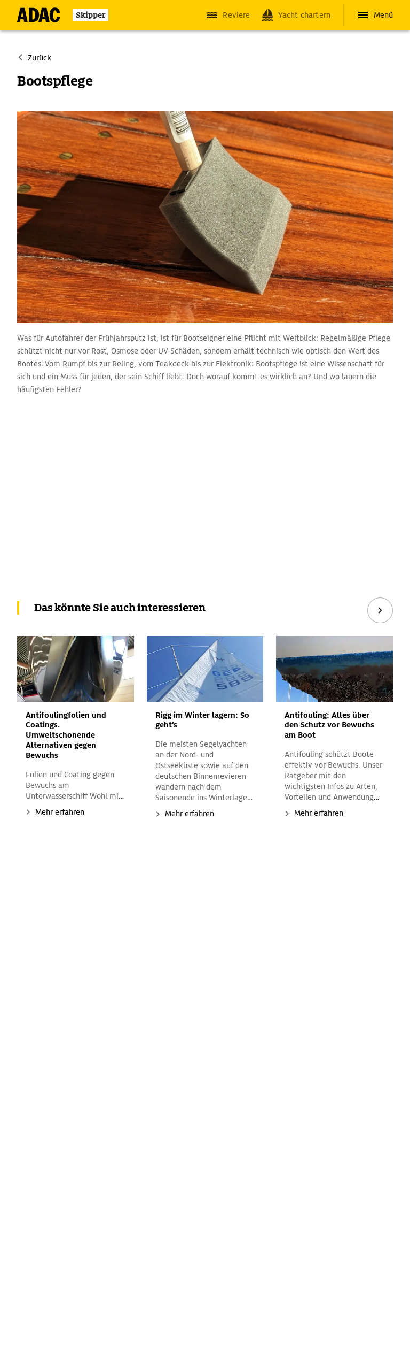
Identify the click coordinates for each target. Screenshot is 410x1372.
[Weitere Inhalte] (380, 610)
